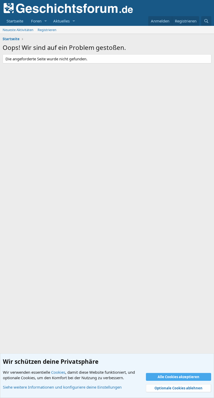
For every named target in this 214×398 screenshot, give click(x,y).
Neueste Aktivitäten (18, 29)
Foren (36, 21)
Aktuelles (61, 21)
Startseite (15, 21)
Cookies (58, 372)
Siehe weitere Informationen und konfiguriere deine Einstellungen (62, 387)
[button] (45, 21)
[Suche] (206, 21)
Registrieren (47, 29)
